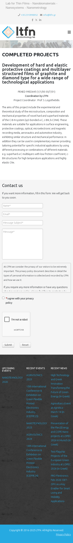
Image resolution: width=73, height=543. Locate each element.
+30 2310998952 (29, 15)
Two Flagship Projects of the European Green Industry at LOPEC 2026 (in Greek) (61, 460)
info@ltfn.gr (49, 15)
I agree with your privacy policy (20, 300)
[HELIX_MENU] (69, 32)
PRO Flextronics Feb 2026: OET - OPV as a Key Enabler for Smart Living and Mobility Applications (60, 488)
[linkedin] (40, 20)
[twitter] (36, 20)
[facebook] (32, 20)
